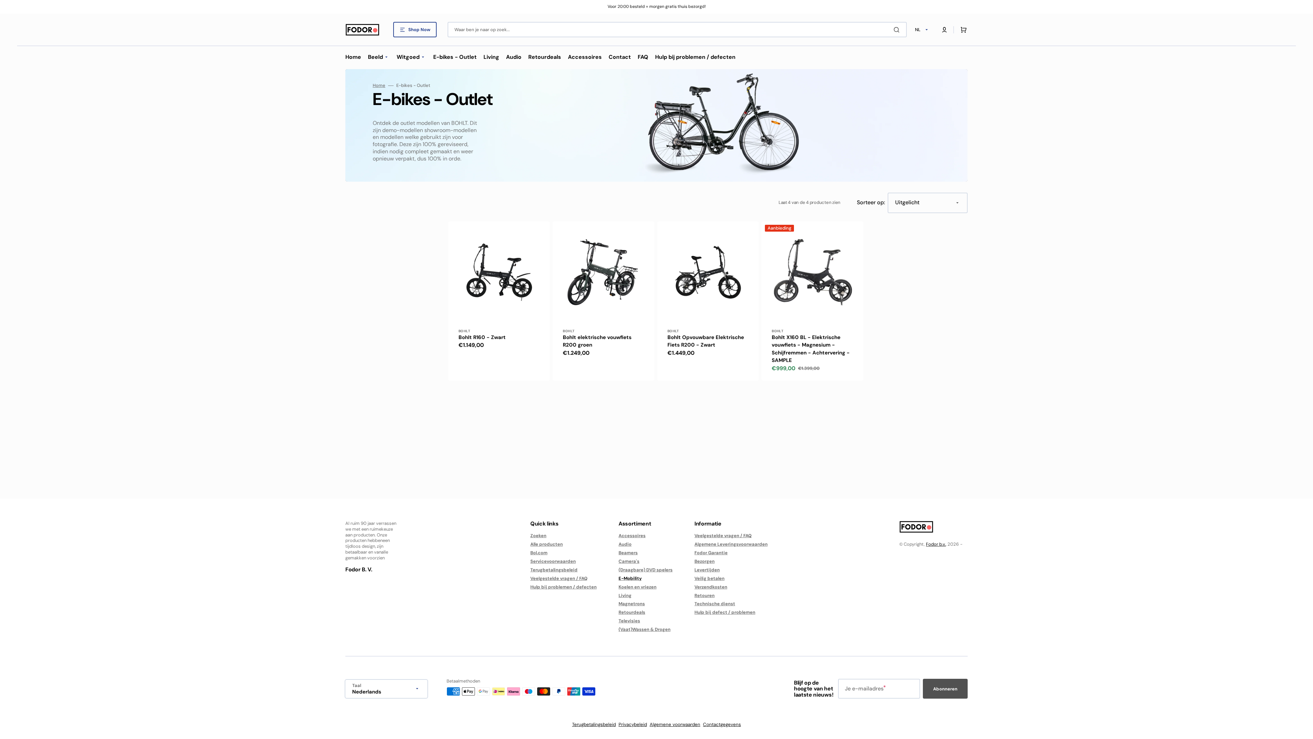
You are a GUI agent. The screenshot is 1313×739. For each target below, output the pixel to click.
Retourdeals (632, 612)
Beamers (628, 553)
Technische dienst (714, 604)
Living (625, 595)
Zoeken (538, 536)
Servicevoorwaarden (553, 561)
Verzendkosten (710, 587)
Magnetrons (632, 604)
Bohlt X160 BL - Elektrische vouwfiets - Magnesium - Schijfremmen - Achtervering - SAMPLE (811, 349)
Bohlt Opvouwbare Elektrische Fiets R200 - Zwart (705, 341)
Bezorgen (704, 561)
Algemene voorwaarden (675, 724)
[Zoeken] (898, 29)
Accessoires (632, 536)
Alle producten (546, 544)
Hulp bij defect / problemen (724, 612)
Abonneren (945, 689)
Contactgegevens (722, 724)
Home (379, 85)
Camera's (629, 561)
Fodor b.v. (936, 544)
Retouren (704, 595)
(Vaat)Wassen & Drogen (645, 629)
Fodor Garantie (711, 553)
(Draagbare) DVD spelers (646, 570)
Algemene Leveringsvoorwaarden (731, 544)
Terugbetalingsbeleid (554, 570)
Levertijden (707, 570)
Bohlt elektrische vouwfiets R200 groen (597, 341)
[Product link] (499, 301)
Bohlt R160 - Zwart (482, 337)
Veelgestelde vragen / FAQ (558, 578)
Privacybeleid (633, 724)
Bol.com (538, 553)
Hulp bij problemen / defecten (563, 587)
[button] (944, 29)
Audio (625, 544)
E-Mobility (630, 578)
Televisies (629, 621)
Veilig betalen (709, 578)
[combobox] (677, 29)
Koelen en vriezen (637, 587)
